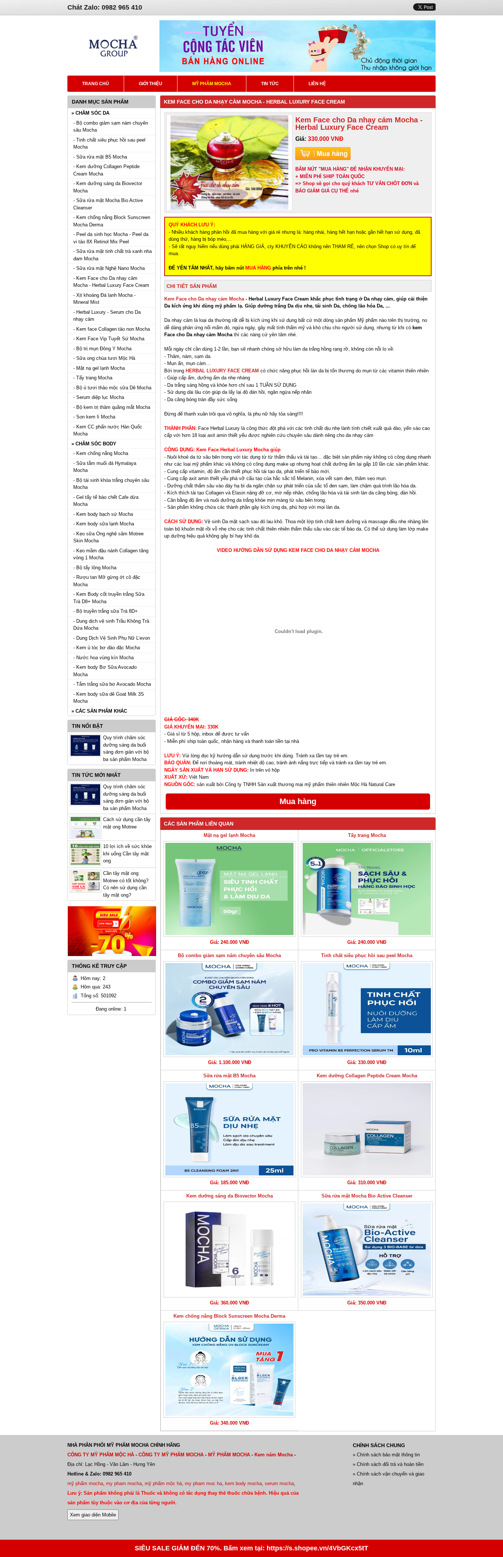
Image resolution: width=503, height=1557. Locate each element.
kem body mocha (243, 1483)
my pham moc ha (203, 1483)
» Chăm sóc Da (90, 113)
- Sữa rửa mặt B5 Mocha (100, 157)
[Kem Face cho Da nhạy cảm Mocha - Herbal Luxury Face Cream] (229, 163)
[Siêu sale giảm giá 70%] (112, 958)
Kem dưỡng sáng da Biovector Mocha (229, 1196)
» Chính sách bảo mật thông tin (386, 1454)
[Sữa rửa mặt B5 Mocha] (229, 1129)
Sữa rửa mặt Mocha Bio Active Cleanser (366, 1196)
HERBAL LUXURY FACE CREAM (222, 370)
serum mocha (279, 1483)
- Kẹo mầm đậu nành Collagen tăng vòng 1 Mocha (110, 554)
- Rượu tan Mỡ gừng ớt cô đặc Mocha (106, 580)
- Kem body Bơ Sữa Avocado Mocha (105, 670)
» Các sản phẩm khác (99, 711)
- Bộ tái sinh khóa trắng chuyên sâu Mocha (111, 483)
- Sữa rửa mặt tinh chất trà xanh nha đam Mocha (112, 255)
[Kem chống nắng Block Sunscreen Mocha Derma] (229, 1370)
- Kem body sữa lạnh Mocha (103, 523)
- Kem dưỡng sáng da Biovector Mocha (107, 187)
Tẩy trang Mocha (367, 835)
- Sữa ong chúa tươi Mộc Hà (104, 358)
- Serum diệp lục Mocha (98, 397)
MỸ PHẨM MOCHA (229, 1454)
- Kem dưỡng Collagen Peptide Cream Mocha (106, 170)
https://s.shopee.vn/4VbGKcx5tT (317, 1548)
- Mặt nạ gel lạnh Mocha (99, 368)
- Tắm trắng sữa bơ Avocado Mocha (112, 684)
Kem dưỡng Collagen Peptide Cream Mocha (367, 1075)
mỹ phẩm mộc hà (163, 1483)
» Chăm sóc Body (93, 443)
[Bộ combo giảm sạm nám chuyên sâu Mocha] (229, 1009)
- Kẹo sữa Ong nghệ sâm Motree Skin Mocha (108, 537)
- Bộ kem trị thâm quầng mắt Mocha (111, 407)
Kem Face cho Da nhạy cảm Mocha (204, 299)
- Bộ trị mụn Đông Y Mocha (102, 348)
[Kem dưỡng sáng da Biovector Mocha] (229, 1249)
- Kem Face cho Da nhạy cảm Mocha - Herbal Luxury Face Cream (111, 281)
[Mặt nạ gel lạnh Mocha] (229, 889)
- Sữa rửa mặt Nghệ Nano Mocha (109, 268)
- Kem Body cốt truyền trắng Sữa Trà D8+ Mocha (108, 597)
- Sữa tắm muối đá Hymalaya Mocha (104, 467)
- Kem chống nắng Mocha (100, 453)
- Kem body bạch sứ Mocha (103, 514)
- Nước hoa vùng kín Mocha (103, 657)
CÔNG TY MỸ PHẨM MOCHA (171, 1454)
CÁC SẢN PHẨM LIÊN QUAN (198, 824)
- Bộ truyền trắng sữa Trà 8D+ (105, 611)
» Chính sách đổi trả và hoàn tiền (388, 1464)
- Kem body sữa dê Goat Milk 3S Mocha (108, 697)
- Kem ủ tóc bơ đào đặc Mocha (106, 647)
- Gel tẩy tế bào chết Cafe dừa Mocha (105, 500)
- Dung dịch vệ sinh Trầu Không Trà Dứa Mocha (111, 624)
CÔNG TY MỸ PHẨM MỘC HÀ (100, 1454)
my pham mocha (124, 1483)
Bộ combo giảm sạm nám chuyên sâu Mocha (229, 955)
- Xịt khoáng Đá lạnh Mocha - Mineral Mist (104, 298)
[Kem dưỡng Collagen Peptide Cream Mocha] (366, 1129)
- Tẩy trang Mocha (92, 377)
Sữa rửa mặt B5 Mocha (229, 1075)
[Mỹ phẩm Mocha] (113, 70)
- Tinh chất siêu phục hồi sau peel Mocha (109, 143)
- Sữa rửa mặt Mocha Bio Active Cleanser (108, 204)
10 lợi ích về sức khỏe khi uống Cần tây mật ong (127, 853)
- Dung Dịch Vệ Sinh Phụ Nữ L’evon (111, 638)
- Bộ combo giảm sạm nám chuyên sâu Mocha (110, 126)
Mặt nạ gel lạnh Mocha (229, 835)
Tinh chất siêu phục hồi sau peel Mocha (366, 955)
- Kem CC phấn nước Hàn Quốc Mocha (107, 430)
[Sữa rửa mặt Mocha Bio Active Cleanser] (366, 1249)
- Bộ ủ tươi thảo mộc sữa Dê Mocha (112, 387)
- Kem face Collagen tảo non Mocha (111, 329)
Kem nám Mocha (273, 1454)
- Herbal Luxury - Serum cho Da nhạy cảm (107, 315)
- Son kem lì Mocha (94, 417)
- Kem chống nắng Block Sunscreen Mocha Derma (111, 221)
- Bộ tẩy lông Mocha (94, 567)
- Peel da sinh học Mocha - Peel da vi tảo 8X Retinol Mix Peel (110, 238)
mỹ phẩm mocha (85, 1483)
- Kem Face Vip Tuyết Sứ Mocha (108, 338)
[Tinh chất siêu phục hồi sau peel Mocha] (366, 1009)
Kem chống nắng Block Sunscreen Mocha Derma (229, 1316)
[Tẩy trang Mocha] (366, 889)
